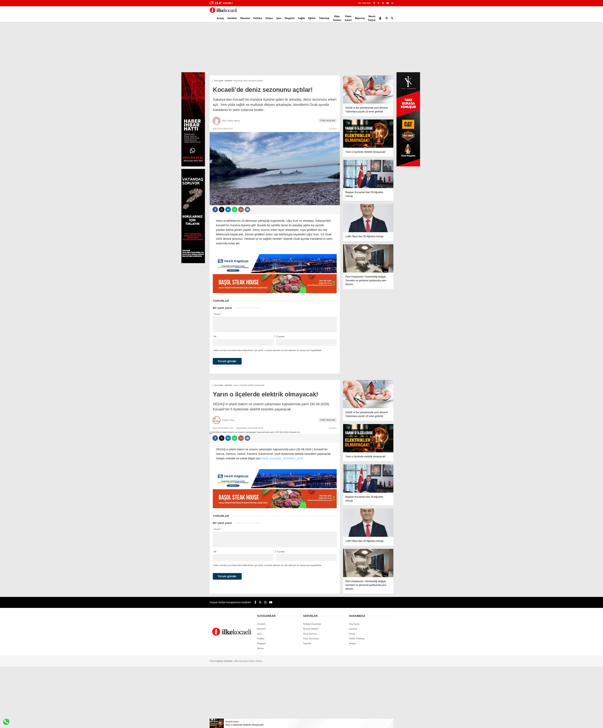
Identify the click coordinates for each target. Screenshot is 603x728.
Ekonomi (245, 18)
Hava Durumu (310, 633)
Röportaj (360, 18)
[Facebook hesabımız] (374, 3)
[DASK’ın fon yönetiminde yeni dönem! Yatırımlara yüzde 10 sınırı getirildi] (368, 89)
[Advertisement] (301, 49)
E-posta (280, 336)
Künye (352, 633)
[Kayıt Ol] (380, 18)
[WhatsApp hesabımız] (392, 3)
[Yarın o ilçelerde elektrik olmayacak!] (368, 133)
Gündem (232, 18)
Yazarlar (353, 629)
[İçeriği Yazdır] (247, 209)
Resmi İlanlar (372, 18)
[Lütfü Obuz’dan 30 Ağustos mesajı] (368, 218)
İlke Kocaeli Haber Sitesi (248, 661)
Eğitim (311, 18)
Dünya (269, 18)
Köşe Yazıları (337, 18)
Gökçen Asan (228, 420)
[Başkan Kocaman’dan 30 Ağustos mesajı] (368, 174)
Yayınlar (307, 643)
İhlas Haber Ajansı (231, 120)
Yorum (217, 314)
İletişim (352, 643)
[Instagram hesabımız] (383, 3)
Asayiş (220, 18)
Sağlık (301, 18)
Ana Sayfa (354, 624)
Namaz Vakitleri (310, 629)
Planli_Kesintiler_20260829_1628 (282, 458)
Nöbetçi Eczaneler (312, 624)
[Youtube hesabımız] (387, 3)
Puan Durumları (311, 638)
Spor (278, 18)
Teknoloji (324, 18)
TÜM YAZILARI (327, 120)
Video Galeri (348, 18)
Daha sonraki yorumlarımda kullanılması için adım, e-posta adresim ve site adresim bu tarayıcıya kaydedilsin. (268, 350)
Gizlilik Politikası (357, 638)
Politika (257, 18)
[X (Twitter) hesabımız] (378, 3)
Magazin (289, 18)
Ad (215, 336)
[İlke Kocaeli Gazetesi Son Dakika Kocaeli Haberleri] (223, 12)
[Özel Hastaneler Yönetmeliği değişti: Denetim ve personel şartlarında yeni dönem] (368, 258)
